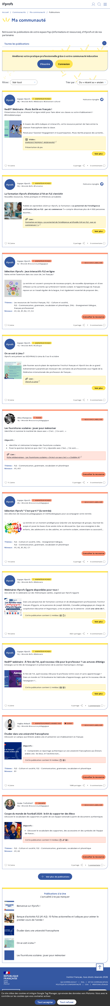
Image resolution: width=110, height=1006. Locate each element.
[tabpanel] (55, 505)
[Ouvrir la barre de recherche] (104, 43)
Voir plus (99, 153)
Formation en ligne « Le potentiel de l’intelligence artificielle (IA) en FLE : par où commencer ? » (60, 223)
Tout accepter (45, 1002)
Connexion (64, 63)
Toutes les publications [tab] (16, 43)
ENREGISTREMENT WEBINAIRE (40, 142)
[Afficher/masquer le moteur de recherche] (99, 4)
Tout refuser (67, 1002)
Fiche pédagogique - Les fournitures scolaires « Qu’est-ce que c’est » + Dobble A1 (43, 457)
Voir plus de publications (57, 876)
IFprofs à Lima (31, 381)
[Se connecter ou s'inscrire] (93, 4)
